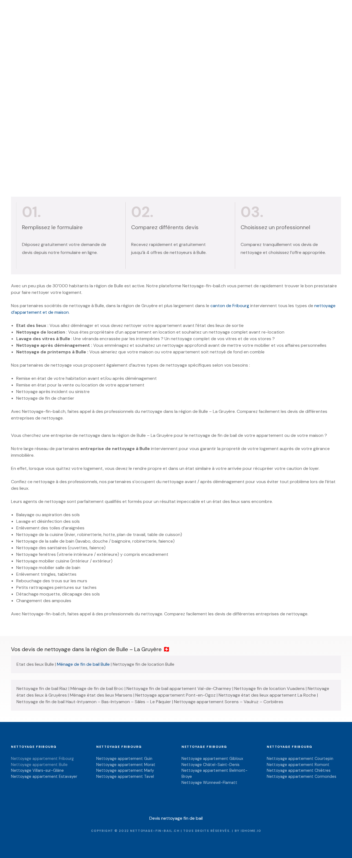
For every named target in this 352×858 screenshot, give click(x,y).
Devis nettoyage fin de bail (176, 818)
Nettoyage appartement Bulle (39, 764)
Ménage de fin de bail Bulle (83, 664)
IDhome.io (251, 831)
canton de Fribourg (229, 305)
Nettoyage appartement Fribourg (42, 758)
